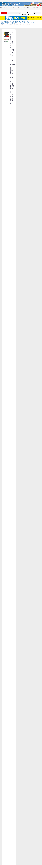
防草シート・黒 (18, 22)
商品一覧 (5, 21)
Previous (5, 35)
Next (7, 34)
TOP (2, 21)
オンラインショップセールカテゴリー (28, 22)
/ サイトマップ (32, 0)
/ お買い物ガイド (19, 0)
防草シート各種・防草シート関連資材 (7, 22)
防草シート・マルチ (24, 21)
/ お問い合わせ (37, 0)
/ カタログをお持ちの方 (26, 0)
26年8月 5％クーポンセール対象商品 (7, 23)
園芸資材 (18, 21)
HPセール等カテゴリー (12, 21)
